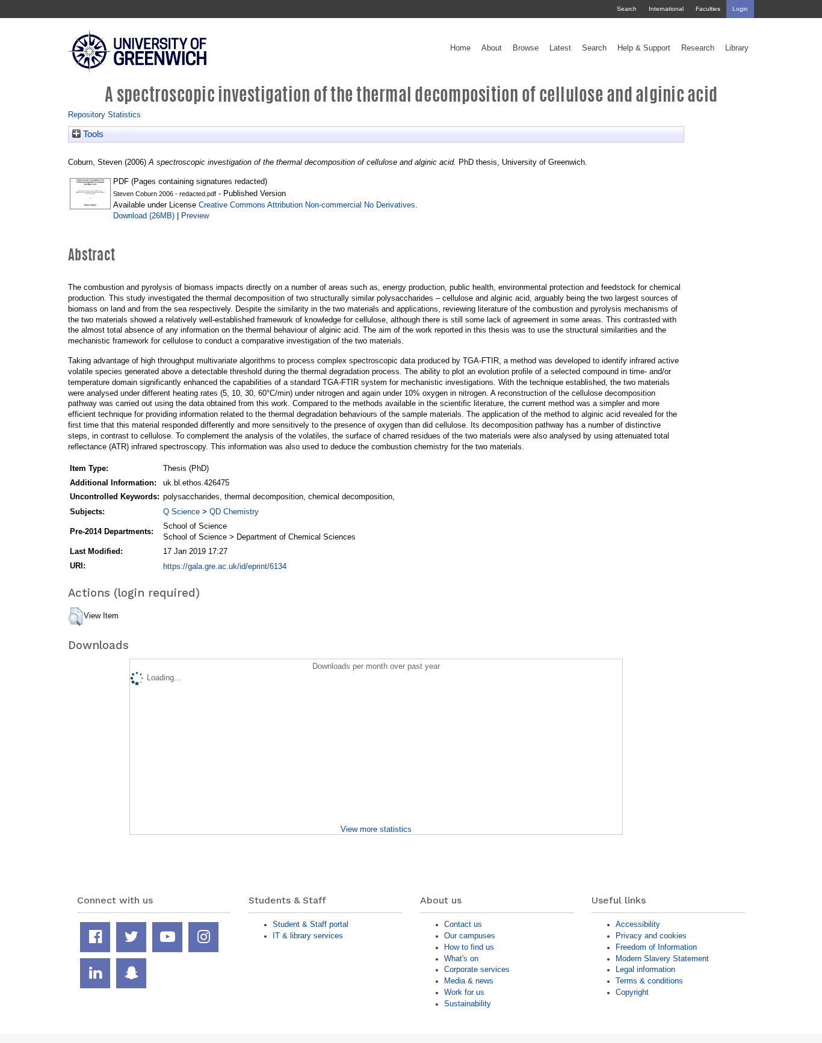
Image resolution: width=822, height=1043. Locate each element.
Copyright (632, 992)
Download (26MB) (144, 215)
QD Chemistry (234, 511)
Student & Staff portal (310, 924)
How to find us (469, 947)
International (666, 8)
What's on (461, 958)
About (491, 48)
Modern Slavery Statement (662, 958)
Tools (92, 134)
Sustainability (467, 1003)
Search (627, 8)
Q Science (181, 511)
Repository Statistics (104, 114)
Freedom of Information (656, 947)
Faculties (708, 8)
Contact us (463, 924)
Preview (195, 215)
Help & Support (643, 48)
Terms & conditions (649, 980)
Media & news (468, 980)
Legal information (645, 969)
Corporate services (477, 969)
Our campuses (469, 935)
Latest (560, 48)
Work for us (464, 992)
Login (740, 8)
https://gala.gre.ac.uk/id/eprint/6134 (224, 566)
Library (737, 48)
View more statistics (376, 829)
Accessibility (638, 924)
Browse (526, 48)
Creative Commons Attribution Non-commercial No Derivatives (307, 204)
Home (460, 48)
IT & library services (308, 935)
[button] (75, 617)
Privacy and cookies (651, 935)
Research (697, 48)
